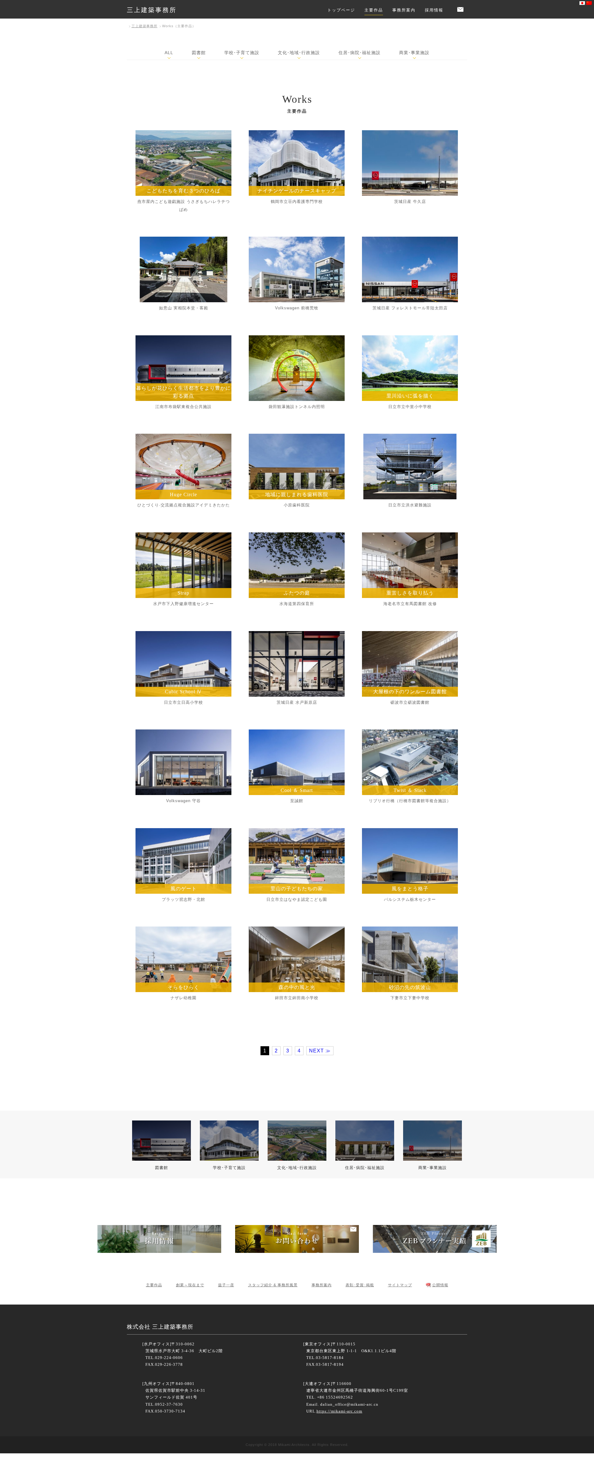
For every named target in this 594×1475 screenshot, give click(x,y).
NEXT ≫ (320, 1050)
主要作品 (373, 10)
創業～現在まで (190, 1285)
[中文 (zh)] (589, 3)
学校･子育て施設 (241, 52)
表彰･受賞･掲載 (360, 1285)
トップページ (341, 10)
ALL (169, 52)
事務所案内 (403, 10)
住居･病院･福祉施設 (359, 52)
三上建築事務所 (152, 9)
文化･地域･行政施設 (299, 52)
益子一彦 (226, 1285)
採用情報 (434, 10)
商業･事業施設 (414, 52)
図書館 (199, 52)
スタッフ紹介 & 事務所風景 (273, 1285)
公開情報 (440, 1285)
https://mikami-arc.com (339, 1411)
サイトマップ (400, 1285)
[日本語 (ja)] (582, 3)
